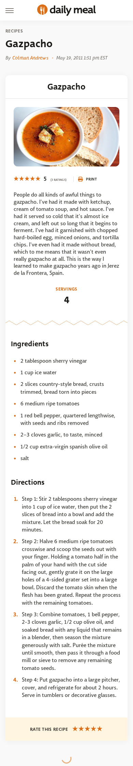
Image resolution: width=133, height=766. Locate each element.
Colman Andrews (30, 58)
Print (91, 179)
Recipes (14, 31)
